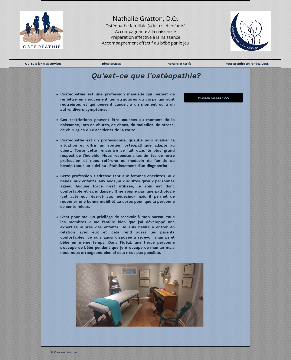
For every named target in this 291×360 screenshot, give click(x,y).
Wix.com (72, 352)
